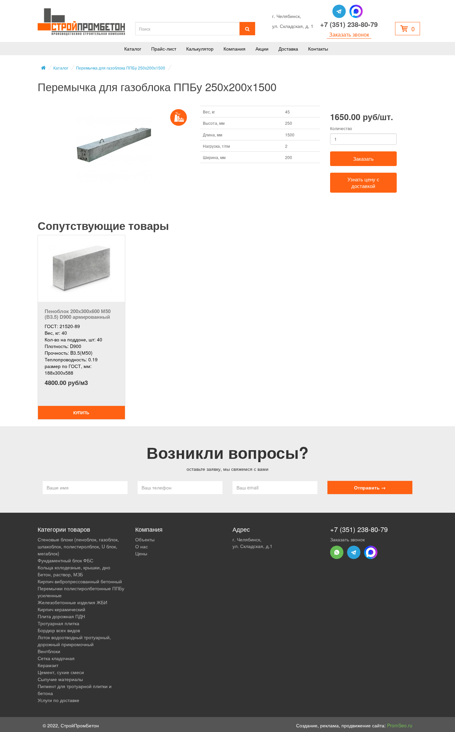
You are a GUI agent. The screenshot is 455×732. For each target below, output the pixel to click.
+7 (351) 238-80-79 (349, 24)
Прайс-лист (163, 48)
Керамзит (48, 665)
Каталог (132, 48)
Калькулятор (200, 48)
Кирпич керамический (61, 609)
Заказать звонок (349, 34)
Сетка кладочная (56, 658)
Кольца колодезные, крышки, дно (74, 567)
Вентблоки (49, 651)
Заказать (363, 158)
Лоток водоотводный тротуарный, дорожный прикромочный (74, 640)
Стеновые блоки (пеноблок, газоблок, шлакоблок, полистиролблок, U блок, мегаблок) (78, 546)
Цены (141, 553)
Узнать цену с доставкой (363, 182)
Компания (234, 48)
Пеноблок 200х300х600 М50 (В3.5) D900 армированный (78, 313)
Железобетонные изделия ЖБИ (72, 602)
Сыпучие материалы (60, 679)
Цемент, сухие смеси (61, 672)
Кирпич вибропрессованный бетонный (80, 581)
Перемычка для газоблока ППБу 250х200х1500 (120, 68)
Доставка (288, 48)
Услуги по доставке (58, 700)
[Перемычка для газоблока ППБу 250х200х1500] (114, 145)
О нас (141, 546)
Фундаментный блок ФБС (65, 560)
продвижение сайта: (376, 725)
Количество (341, 128)
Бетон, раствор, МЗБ (60, 574)
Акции (261, 48)
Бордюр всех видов (59, 630)
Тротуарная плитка (58, 623)
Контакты (318, 48)
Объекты (145, 539)
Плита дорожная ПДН (61, 616)
